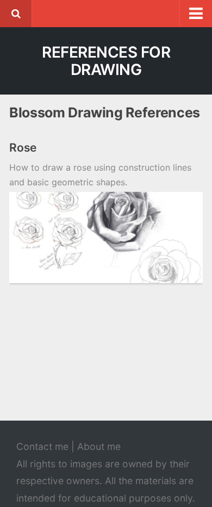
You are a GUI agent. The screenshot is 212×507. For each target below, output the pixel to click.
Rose (22, 147)
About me (99, 446)
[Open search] (16, 13)
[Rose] (106, 237)
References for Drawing (106, 60)
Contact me (42, 446)
